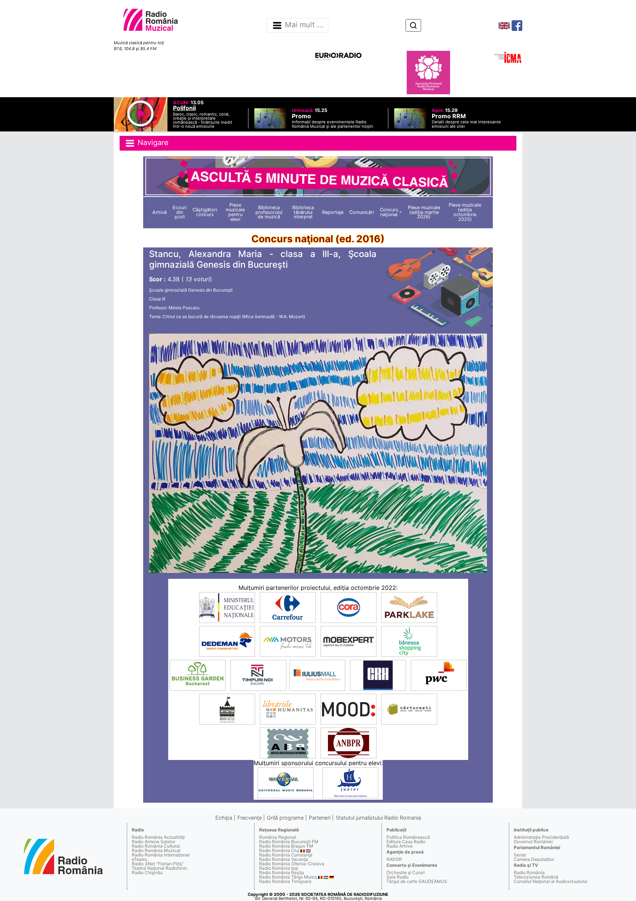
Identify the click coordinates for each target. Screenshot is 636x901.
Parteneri (320, 817)
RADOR (394, 859)
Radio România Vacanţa (283, 859)
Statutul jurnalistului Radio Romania (378, 817)
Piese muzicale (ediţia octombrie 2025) (465, 212)
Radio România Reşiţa (281, 872)
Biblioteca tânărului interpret (303, 212)
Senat (520, 855)
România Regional (277, 837)
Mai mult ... (304, 25)
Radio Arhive (399, 846)
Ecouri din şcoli (180, 212)
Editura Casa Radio (405, 841)
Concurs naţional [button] (389, 212)
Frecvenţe (249, 817)
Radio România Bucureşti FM (288, 841)
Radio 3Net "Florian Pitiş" (158, 863)
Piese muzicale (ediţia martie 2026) (424, 212)
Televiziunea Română (536, 877)
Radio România (529, 872)
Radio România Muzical (156, 850)
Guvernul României (533, 841)
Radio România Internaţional (161, 855)
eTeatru (139, 859)
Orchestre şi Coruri (405, 872)
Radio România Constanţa (285, 855)
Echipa (223, 817)
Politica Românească (408, 837)
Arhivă (159, 212)
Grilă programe (285, 817)
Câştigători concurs (204, 212)
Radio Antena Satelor (153, 841)
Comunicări (361, 212)
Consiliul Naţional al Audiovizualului (550, 881)
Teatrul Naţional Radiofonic (160, 868)
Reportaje (332, 212)
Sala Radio (397, 877)
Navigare (152, 142)
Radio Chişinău (147, 872)
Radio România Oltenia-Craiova (291, 863)
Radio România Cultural (156, 846)
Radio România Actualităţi (158, 837)
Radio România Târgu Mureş (288, 877)
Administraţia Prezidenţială (541, 837)
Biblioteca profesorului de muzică (268, 212)
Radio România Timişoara (285, 881)
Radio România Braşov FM (286, 846)
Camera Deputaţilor (534, 859)
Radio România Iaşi (278, 868)
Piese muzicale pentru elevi (235, 212)
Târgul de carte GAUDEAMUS (416, 881)
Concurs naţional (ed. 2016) (318, 238)
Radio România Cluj (279, 850)
